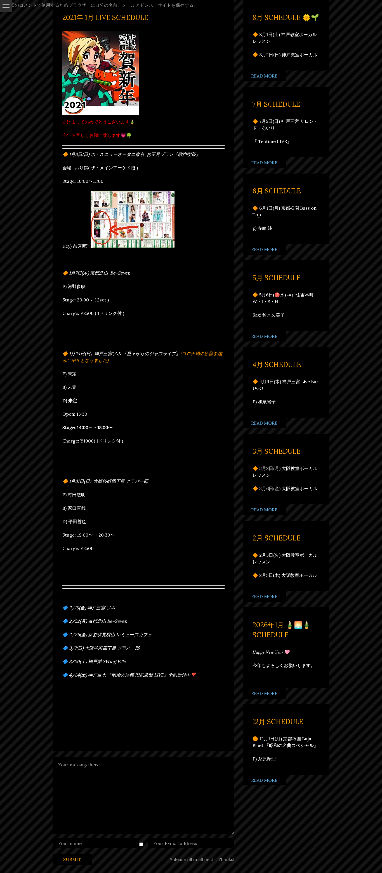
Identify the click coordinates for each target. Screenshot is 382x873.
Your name (70, 843)
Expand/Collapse (6, 6)
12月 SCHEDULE (278, 721)
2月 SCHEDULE (277, 538)
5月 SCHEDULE (277, 277)
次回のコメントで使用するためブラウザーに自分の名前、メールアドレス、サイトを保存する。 (102, 5)
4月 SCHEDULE (277, 364)
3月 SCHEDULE (277, 451)
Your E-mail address (175, 843)
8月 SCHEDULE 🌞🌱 (286, 17)
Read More (264, 76)
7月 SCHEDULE (276, 104)
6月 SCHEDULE (277, 191)
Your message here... (80, 764)
